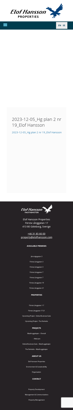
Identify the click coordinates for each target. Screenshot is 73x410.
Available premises (36, 246)
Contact (36, 379)
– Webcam (36, 339)
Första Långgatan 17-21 (36, 311)
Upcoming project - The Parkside (36, 321)
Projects (36, 328)
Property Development (36, 389)
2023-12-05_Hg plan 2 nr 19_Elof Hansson (37, 132)
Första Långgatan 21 (36, 288)
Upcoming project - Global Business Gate (36, 316)
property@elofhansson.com (36, 237)
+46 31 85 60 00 (36, 233)
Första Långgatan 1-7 (36, 305)
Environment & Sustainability (36, 367)
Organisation (36, 372)
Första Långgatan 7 (36, 272)
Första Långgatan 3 (36, 262)
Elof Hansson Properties (36, 361)
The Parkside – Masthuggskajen (36, 349)
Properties (36, 295)
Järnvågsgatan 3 (36, 256)
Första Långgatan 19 (36, 283)
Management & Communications (36, 395)
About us (36, 356)
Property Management (37, 400)
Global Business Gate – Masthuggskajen (36, 344)
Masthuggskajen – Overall (36, 333)
